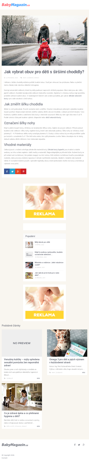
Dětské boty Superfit (56, 149)
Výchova (18, 426)
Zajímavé (30, 78)
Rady (24, 78)
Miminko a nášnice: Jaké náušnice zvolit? (49, 263)
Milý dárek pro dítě (42, 242)
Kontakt (5, 458)
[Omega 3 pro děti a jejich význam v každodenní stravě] (67, 343)
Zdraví (36, 78)
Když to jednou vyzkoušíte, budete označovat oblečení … (49, 253)
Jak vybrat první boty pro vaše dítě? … (47, 274)
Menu (80, 4)
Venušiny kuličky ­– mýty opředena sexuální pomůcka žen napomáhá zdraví (22, 362)
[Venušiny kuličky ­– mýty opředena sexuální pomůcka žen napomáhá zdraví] (22, 343)
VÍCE (38, 378)
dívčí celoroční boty (53, 117)
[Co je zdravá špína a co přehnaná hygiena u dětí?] (22, 396)
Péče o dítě (10, 426)
